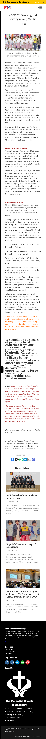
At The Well (9, 653)
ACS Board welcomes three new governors (21, 496)
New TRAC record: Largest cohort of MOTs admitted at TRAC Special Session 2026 (22, 594)
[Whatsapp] (21, 459)
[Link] (8, 7)
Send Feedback (11, 720)
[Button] (43, 2)
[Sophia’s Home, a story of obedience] (23, 530)
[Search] (38, 7)
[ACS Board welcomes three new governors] (23, 482)
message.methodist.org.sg (15, 714)
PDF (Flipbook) (10, 649)
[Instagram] (12, 662)
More (6, 642)
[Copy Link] (33, 459)
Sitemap (38, 736)
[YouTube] (27, 662)
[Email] (29, 459)
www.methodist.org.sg (13, 717)
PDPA (33, 736)
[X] (17, 459)
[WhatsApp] (22, 662)
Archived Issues (11, 651)
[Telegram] (25, 459)
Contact (22, 736)
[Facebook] (12, 459)
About (17, 736)
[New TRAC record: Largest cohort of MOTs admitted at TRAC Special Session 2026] (23, 578)
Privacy (28, 736)
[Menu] (41, 7)
